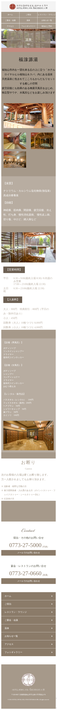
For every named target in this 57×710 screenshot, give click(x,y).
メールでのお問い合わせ (28, 552)
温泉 (28, 20)
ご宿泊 (28, 15)
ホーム (10, 15)
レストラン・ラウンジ (46, 15)
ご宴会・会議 (10, 20)
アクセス (10, 26)
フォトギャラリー (28, 26)
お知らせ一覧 (46, 20)
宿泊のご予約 (46, 26)
